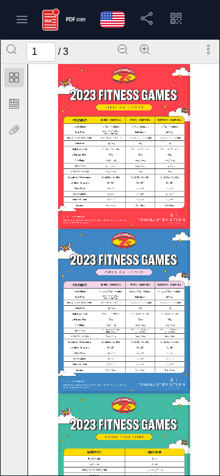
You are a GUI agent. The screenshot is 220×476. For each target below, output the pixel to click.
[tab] (14, 80)
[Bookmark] (14, 104)
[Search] (11, 49)
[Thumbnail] (14, 77)
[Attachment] (14, 130)
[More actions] (208, 49)
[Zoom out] (123, 49)
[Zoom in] (145, 49)
